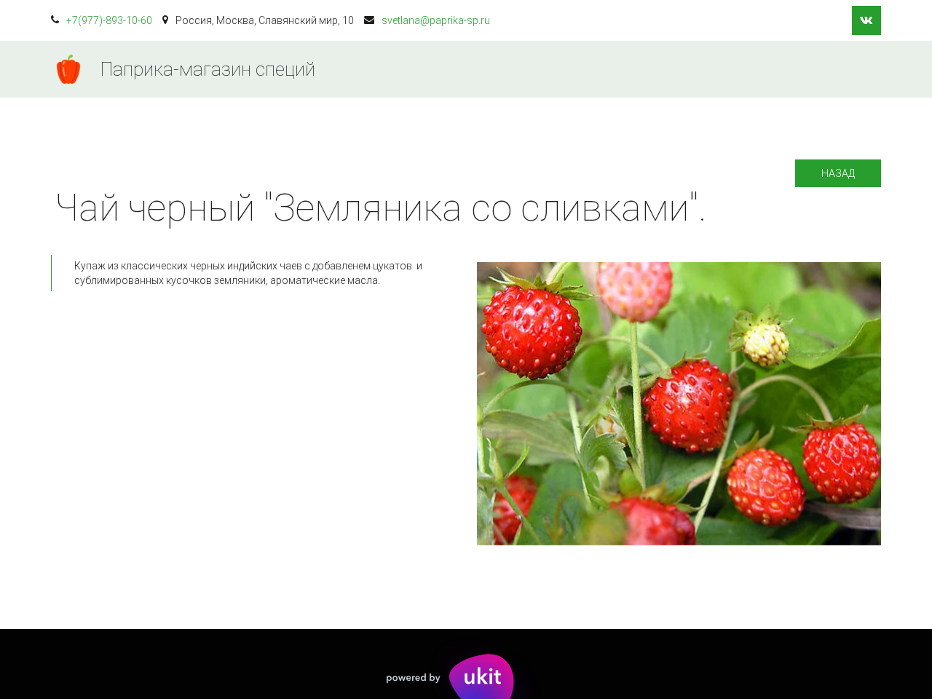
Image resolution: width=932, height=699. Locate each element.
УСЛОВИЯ (622, 69)
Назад (838, 173)
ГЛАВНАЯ (451, 69)
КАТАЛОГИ (536, 69)
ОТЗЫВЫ (786, 69)
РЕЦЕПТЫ (705, 69)
